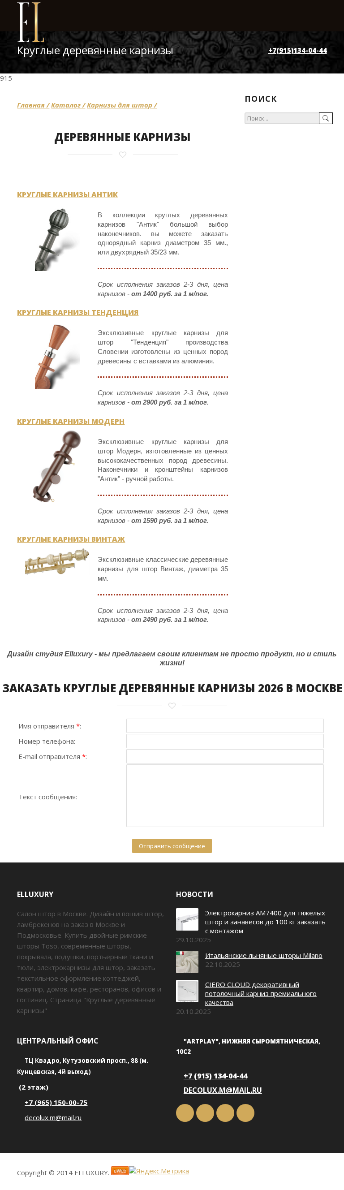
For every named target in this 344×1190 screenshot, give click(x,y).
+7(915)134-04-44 (297, 50)
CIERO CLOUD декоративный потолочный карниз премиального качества (261, 993)
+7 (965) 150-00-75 (56, 1102)
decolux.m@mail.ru (53, 1117)
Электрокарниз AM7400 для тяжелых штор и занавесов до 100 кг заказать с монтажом (265, 921)
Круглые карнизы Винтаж (71, 539)
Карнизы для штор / (122, 104)
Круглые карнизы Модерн (71, 421)
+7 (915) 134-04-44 (215, 1076)
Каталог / (68, 104)
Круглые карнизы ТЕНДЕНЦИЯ (77, 312)
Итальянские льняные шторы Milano (263, 955)
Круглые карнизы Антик (67, 194)
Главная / (33, 104)
